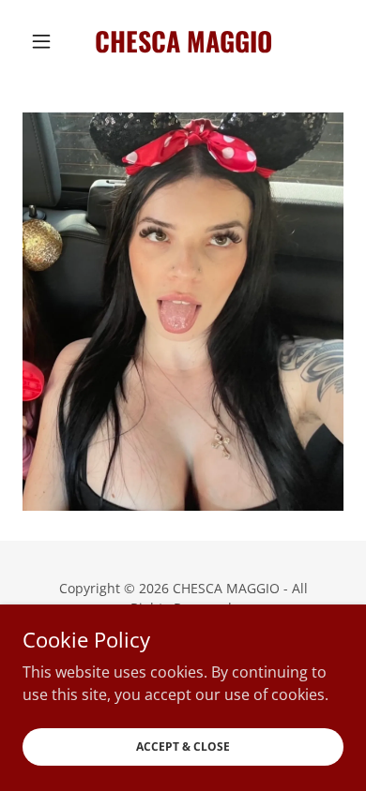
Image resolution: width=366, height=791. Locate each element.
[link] (182, 41)
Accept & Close (183, 746)
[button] (46, 41)
